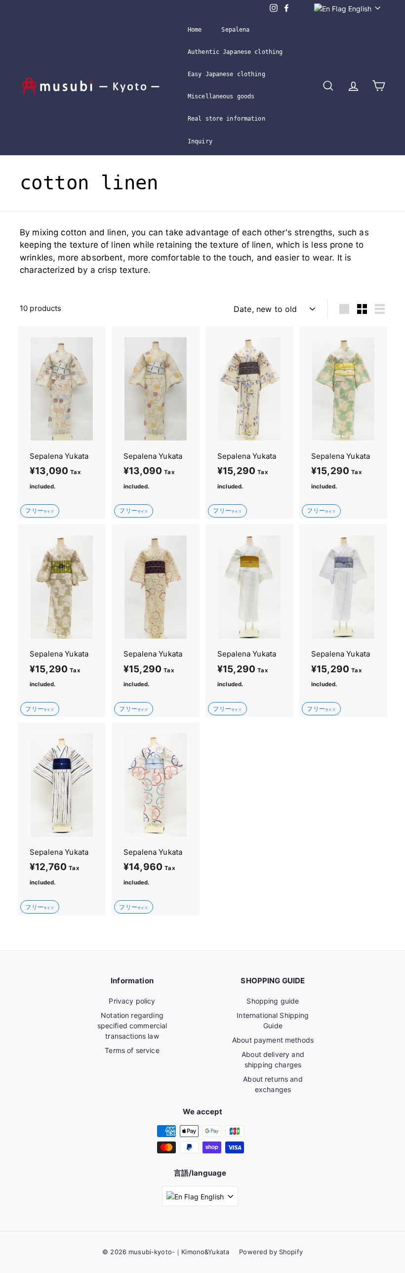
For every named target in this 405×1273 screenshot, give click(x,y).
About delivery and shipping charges (273, 1059)
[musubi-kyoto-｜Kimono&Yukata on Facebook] (286, 8)
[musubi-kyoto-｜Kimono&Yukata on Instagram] (273, 8)
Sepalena (235, 29)
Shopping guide (272, 1001)
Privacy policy (132, 1001)
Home (195, 29)
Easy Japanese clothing (226, 74)
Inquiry (200, 141)
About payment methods (273, 1040)
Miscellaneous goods (221, 96)
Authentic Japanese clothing (235, 51)
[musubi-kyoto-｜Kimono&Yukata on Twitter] (298, 8)
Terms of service (132, 1050)
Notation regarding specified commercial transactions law (132, 1025)
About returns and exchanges (273, 1084)
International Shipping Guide (273, 1020)
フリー (39, 510)
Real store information (226, 118)
